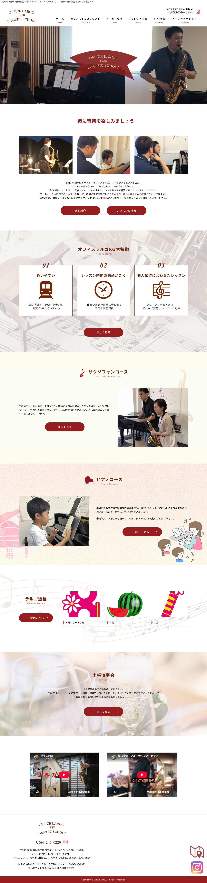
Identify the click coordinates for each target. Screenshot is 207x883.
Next (203, 64)
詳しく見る (103, 332)
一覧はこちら (35, 618)
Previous (3, 64)
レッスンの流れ (126, 210)
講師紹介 (80, 210)
